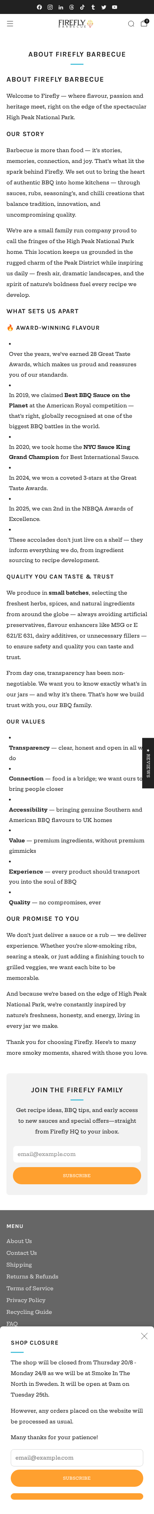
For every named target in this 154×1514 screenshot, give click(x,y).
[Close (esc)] (144, 1336)
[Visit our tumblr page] (93, 7)
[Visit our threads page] (71, 7)
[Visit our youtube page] (114, 7)
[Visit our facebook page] (39, 7)
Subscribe (77, 1478)
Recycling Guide (29, 1312)
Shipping (19, 1265)
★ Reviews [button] (148, 763)
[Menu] (10, 23)
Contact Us (21, 1253)
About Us (19, 1241)
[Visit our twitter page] (103, 7)
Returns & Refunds (32, 1276)
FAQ (12, 1324)
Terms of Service (29, 1288)
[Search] (131, 23)
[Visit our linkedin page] (61, 7)
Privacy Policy (25, 1300)
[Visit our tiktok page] (82, 7)
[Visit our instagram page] (50, 7)
